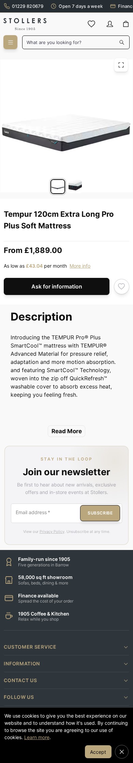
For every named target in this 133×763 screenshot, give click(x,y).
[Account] (110, 24)
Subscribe (100, 512)
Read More (66, 431)
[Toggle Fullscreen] (121, 65)
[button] (66, 647)
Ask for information (56, 286)
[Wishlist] (91, 24)
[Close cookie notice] (122, 752)
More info (80, 266)
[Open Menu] (10, 42)
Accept (98, 752)
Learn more (36, 737)
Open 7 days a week (81, 6)
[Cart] (126, 24)
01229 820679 (27, 6)
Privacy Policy (52, 531)
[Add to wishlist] (121, 286)
